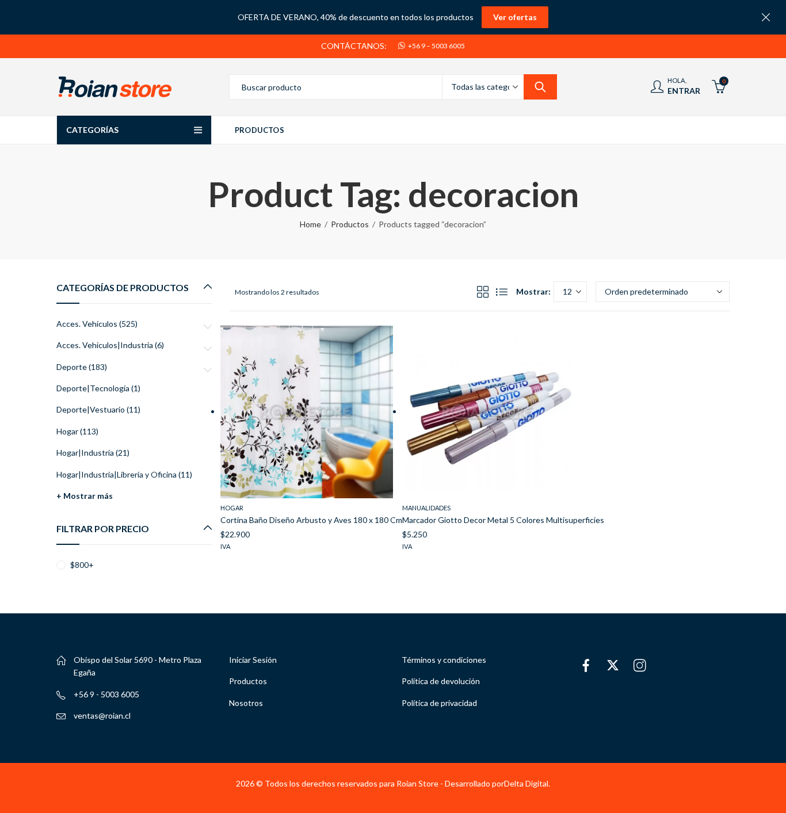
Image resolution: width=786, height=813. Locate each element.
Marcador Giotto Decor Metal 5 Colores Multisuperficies (503, 520)
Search (540, 87)
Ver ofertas (515, 17)
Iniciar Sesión (253, 660)
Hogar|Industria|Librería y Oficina (116, 474)
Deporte (71, 367)
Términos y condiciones (444, 660)
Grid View (483, 292)
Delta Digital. (527, 783)
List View (502, 292)
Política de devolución (441, 681)
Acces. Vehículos (86, 324)
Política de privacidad (439, 703)
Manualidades (426, 508)
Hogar (231, 508)
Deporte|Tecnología (92, 388)
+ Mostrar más (84, 496)
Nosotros (246, 703)
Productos (350, 224)
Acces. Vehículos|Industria (104, 345)
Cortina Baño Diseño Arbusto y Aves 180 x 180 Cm (311, 520)
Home (310, 224)
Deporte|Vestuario (90, 409)
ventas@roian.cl (102, 715)
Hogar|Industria (85, 452)
